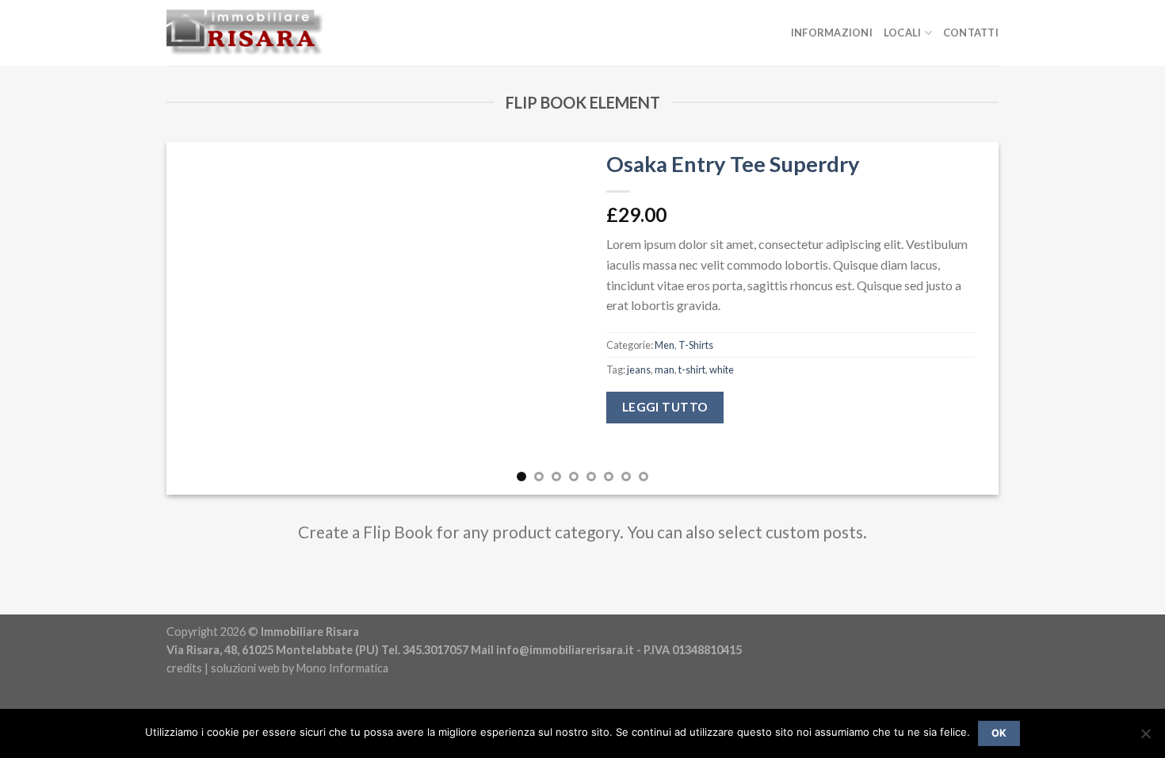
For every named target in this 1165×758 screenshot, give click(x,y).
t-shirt (691, 369)
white (721, 369)
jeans (639, 369)
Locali (903, 32)
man (664, 369)
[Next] (962, 318)
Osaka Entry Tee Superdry (733, 164)
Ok (999, 733)
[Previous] (203, 318)
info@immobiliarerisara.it (565, 650)
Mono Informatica (342, 668)
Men (664, 345)
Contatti (971, 32)
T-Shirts (695, 345)
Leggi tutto (665, 407)
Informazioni (832, 32)
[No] (1145, 738)
